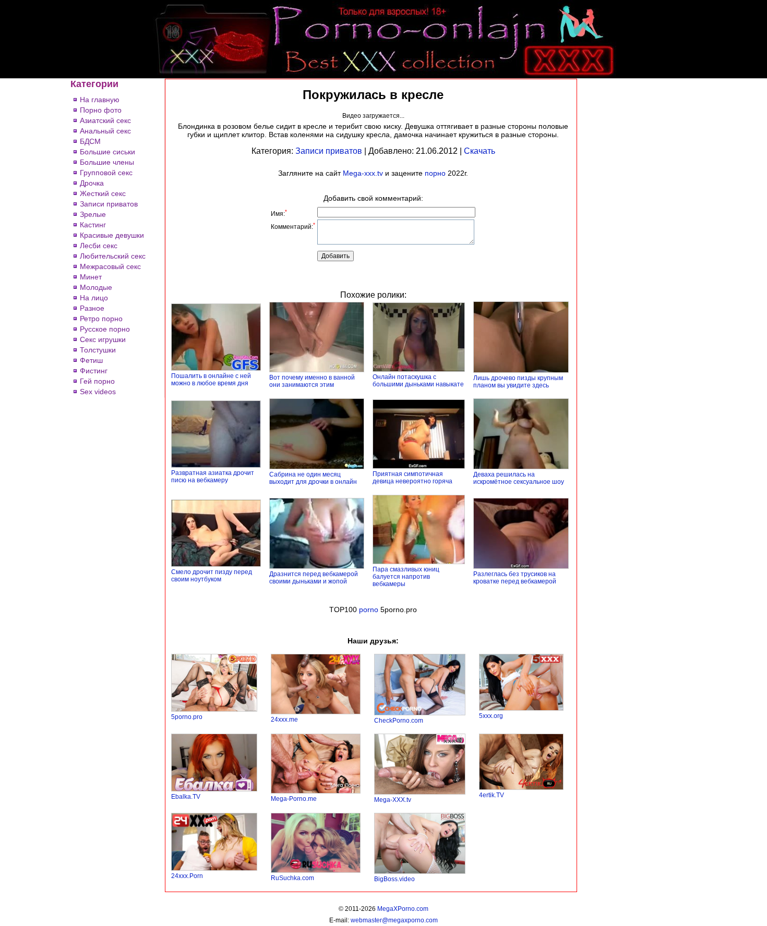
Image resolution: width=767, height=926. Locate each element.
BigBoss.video (394, 879)
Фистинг (93, 371)
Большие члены (107, 162)
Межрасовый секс (110, 266)
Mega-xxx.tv (363, 173)
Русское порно (105, 329)
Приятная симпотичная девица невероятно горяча (412, 477)
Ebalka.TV (185, 796)
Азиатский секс (105, 120)
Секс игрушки (103, 339)
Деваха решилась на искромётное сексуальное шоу (518, 478)
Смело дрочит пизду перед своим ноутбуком (211, 575)
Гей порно (97, 381)
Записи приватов (109, 204)
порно (435, 173)
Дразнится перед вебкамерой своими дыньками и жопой (313, 577)
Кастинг (93, 225)
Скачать (479, 151)
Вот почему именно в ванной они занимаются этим (312, 381)
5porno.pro (186, 717)
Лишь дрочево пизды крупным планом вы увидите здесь (518, 381)
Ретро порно (101, 318)
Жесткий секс (103, 193)
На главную (99, 99)
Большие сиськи (107, 152)
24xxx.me (284, 719)
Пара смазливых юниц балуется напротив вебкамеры (406, 577)
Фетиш (91, 360)
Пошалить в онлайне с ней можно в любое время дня (211, 379)
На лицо (94, 298)
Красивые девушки (112, 235)
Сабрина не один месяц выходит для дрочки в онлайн (313, 478)
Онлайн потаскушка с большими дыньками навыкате (418, 380)
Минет (91, 277)
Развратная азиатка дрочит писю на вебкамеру (212, 476)
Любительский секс (113, 256)
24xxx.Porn (187, 876)
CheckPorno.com (398, 720)
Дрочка (92, 183)
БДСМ (90, 141)
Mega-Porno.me (294, 798)
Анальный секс (105, 131)
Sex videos (98, 391)
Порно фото (101, 110)
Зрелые (93, 214)
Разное (92, 308)
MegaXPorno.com (402, 908)
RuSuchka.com (292, 878)
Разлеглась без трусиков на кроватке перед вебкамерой (514, 577)
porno (368, 609)
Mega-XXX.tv (392, 799)
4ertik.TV (491, 795)
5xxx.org (491, 716)
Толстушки (98, 350)
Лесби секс (98, 245)
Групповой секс (106, 172)
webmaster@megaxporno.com (394, 920)
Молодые (96, 287)
